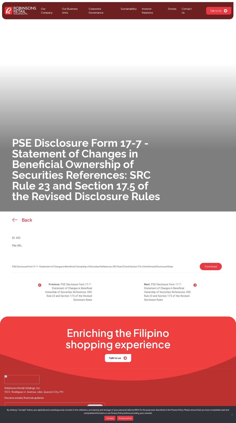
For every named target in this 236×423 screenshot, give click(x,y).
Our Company (46, 10)
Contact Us (187, 10)
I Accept (110, 418)
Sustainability (129, 8)
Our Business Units (70, 10)
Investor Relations (147, 10)
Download (211, 266)
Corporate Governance (96, 10)
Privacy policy (125, 418)
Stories (172, 8)
